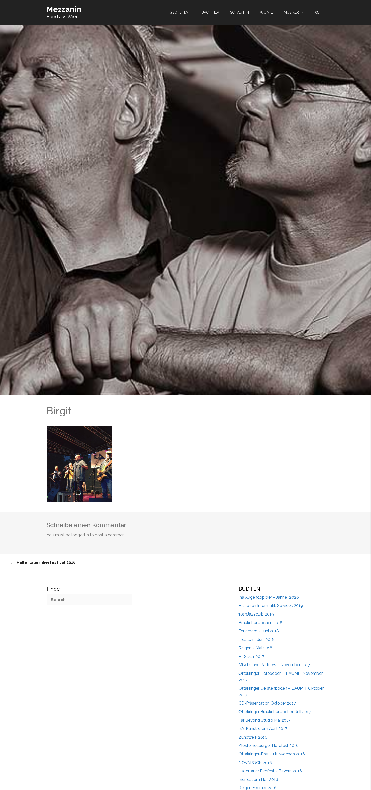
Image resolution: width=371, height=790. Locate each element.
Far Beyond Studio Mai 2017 (264, 720)
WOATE (266, 12)
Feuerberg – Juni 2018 (258, 631)
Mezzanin (64, 9)
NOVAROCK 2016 (255, 762)
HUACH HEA (209, 12)
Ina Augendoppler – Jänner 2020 (268, 597)
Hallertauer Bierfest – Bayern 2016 (270, 771)
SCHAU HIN (239, 12)
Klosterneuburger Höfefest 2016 (268, 745)
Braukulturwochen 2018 (260, 622)
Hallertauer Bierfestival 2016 (46, 562)
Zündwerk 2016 (252, 737)
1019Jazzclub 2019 (256, 614)
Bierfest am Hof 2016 (258, 779)
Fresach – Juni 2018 (256, 639)
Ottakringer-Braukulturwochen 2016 (271, 754)
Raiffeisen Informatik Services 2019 (270, 605)
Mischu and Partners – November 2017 (274, 664)
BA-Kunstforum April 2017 (262, 728)
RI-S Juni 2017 (251, 656)
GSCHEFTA (179, 12)
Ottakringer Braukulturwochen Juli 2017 (274, 711)
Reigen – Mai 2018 (255, 648)
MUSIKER (291, 12)
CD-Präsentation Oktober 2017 (267, 703)
